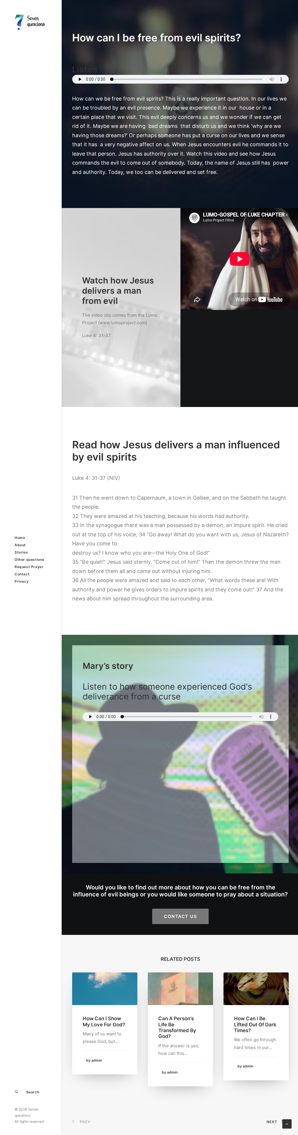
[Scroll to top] (287, 1123)
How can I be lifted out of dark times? (255, 1024)
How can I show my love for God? (104, 1021)
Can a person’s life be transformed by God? (177, 1027)
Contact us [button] (180, 916)
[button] (104, 988)
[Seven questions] (30, 20)
